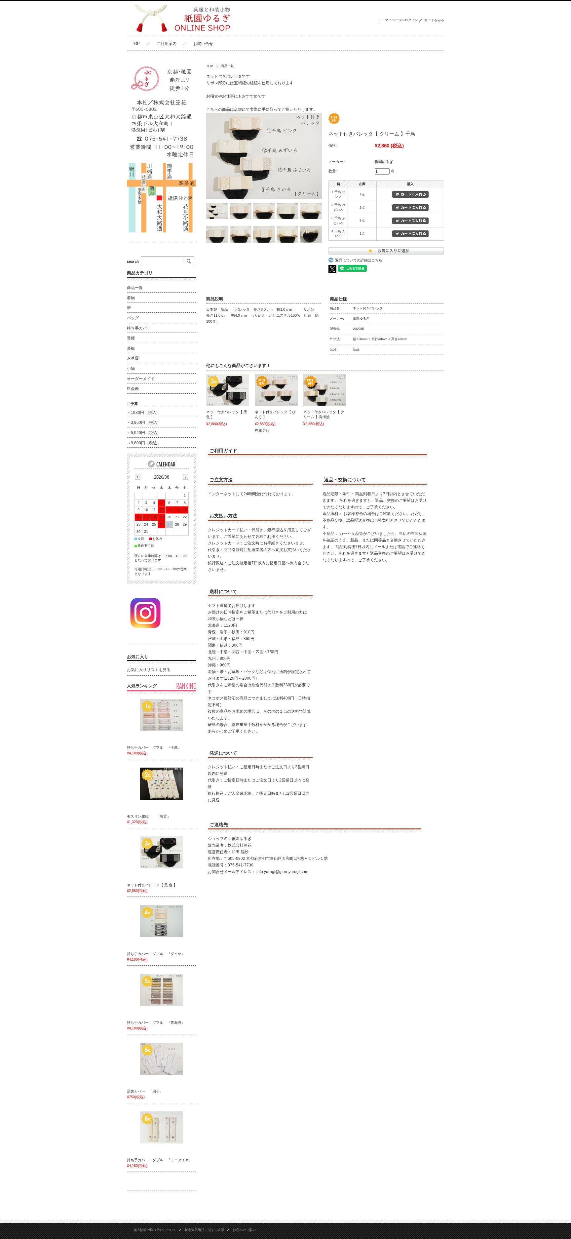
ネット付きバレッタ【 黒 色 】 (152, 885)
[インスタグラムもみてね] (145, 631)
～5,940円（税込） (144, 432)
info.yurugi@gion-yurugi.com (282, 871)
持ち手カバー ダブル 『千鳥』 (156, 747)
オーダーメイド (141, 379)
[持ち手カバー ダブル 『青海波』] (161, 990)
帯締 (131, 338)
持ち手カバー (139, 328)
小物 (131, 368)
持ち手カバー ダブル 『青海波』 (158, 1022)
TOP (136, 43)
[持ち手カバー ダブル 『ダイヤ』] (161, 921)
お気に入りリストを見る (149, 669)
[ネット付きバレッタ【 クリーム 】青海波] (324, 390)
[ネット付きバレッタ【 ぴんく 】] (276, 390)
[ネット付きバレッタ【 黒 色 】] (227, 390)
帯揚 (131, 348)
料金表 (133, 388)
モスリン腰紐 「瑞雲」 (149, 816)
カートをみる (434, 20)
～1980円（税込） (143, 412)
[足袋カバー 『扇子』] (161, 1059)
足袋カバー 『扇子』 (145, 1091)
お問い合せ (203, 43)
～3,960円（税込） (144, 422)
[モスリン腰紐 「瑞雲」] (161, 784)
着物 (131, 298)
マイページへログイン (401, 20)
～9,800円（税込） (144, 443)
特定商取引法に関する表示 (204, 1230)
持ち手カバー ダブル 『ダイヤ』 (158, 954)
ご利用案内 (166, 43)
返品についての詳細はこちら (358, 260)
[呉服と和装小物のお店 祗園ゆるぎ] (181, 31)
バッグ (133, 318)
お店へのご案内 (244, 1230)
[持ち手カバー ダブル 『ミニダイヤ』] (161, 1127)
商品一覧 (227, 66)
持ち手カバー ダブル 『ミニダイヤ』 (161, 1160)
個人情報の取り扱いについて (154, 1230)
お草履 (133, 358)
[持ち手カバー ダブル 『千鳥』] (161, 715)
